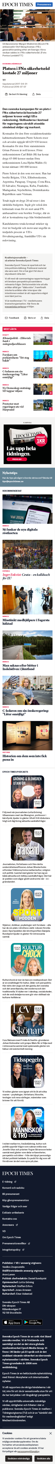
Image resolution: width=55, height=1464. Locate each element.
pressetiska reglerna (15, 306)
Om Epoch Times (11, 1237)
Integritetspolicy (11, 1249)
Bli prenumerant (11, 1193)
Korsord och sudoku (13, 1187)
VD (4, 1231)
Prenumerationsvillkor (14, 1243)
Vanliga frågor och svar (14, 1206)
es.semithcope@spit (12, 481)
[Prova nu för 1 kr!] (27, 444)
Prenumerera (44, 4)
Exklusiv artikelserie (13, 1212)
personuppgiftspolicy (28, 1451)
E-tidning (7, 1181)
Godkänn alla (43, 1458)
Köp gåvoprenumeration (15, 1200)
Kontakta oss (9, 1218)
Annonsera (8, 1224)
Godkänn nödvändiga (19, 1458)
